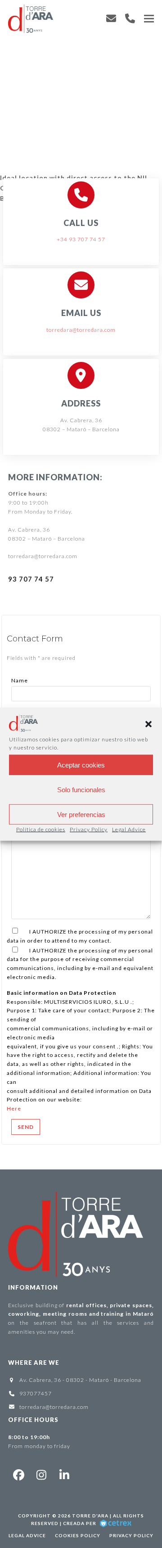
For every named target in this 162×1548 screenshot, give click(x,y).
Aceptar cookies (81, 764)
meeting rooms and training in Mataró (98, 1313)
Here (14, 1108)
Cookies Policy (77, 1535)
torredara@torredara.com (81, 329)
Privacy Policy (89, 829)
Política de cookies (40, 829)
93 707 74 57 (31, 579)
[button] (148, 724)
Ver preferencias (81, 814)
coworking (23, 1313)
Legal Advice (129, 829)
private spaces (131, 1305)
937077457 (35, 1393)
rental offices (86, 1305)
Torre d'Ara (90, 1515)
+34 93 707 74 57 (81, 239)
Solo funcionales (81, 789)
